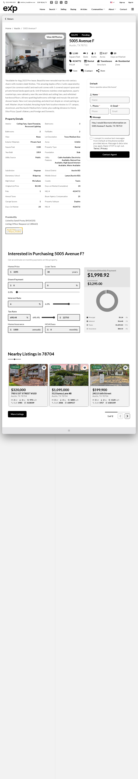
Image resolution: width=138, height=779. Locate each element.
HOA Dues (50, 324)
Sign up (122, 2)
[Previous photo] (12, 375)
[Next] (127, 416)
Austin (17, 28)
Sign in (130, 2)
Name (96, 94)
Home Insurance (16, 324)
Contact (123, 9)
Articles (83, 9)
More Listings (17, 414)
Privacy (104, 148)
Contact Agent (110, 154)
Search (52, 9)
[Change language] (112, 2)
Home (42, 9)
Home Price (14, 266)
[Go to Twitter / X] (61, 2)
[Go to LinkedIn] (66, 2)
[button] (9, 18)
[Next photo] (45, 375)
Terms (96, 148)
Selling (63, 9)
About (111, 9)
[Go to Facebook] (51, 2)
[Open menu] (132, 9)
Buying (73, 9)
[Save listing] (44, 367)
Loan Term (50, 266)
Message (97, 117)
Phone (96, 106)
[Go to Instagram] (56, 2)
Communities (97, 9)
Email (116, 106)
